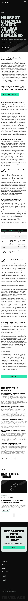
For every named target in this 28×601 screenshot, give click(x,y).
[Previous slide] (7, 515)
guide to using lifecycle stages (8, 134)
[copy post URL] (13, 458)
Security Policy (10, 589)
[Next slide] (21, 515)
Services (4, 561)
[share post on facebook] (2, 458)
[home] (5, 2)
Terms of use (4, 589)
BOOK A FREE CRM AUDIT (10, 94)
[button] (25, 2)
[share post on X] (6, 458)
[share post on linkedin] (10, 458)
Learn (3, 564)
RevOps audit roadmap (19, 345)
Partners (4, 568)
